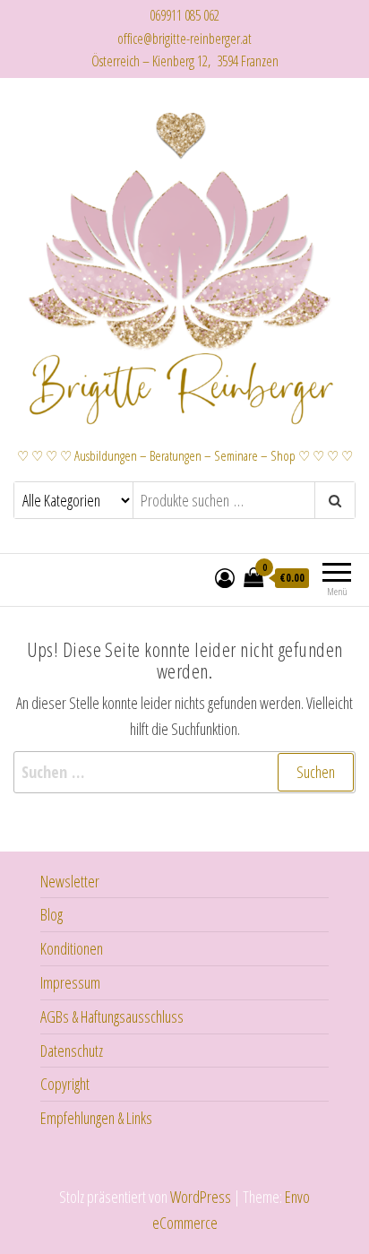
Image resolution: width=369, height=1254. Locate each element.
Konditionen (71, 948)
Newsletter (69, 881)
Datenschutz (71, 1050)
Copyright (65, 1083)
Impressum (70, 982)
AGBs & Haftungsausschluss (112, 1016)
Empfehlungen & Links (96, 1118)
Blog (51, 914)
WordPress (200, 1196)
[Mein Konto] (225, 577)
